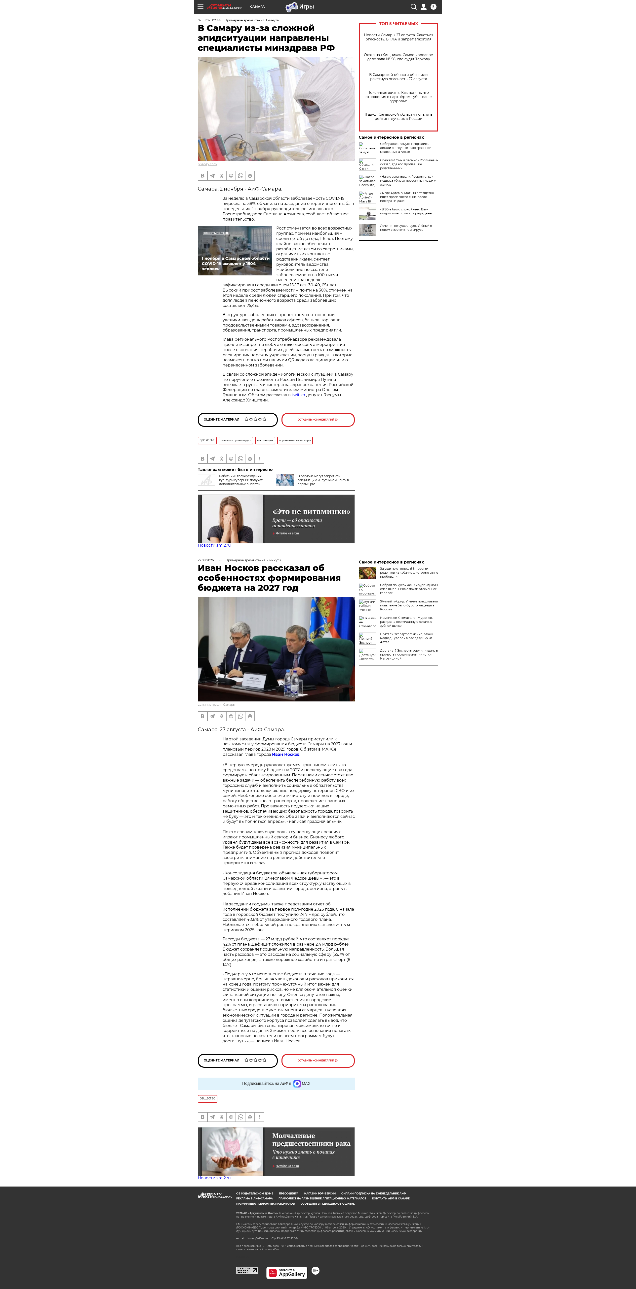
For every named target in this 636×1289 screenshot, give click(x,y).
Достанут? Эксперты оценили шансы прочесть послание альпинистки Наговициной (409, 654)
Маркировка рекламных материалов (265, 1203)
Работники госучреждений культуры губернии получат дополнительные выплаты (241, 480)
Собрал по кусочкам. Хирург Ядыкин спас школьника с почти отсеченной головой (409, 589)
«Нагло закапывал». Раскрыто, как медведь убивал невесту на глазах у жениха (408, 180)
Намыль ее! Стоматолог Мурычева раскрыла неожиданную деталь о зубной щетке (407, 622)
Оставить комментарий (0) (318, 419)
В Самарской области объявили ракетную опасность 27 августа (398, 77)
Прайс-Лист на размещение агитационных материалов (322, 1198)
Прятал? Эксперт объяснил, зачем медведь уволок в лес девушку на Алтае (406, 638)
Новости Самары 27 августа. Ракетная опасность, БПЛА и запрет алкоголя (398, 37)
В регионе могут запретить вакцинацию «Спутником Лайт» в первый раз (323, 480)
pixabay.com (207, 164)
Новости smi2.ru (214, 545)
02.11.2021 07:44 (209, 20)
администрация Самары (216, 704)
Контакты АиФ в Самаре (391, 1198)
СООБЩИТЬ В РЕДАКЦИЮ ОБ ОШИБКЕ (328, 1203)
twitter (298, 395)
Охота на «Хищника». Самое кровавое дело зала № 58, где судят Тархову (398, 57)
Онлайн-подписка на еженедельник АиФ (373, 1193)
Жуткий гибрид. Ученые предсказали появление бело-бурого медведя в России (409, 605)
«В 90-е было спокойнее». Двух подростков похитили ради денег (406, 211)
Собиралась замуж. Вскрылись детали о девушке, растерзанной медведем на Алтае (405, 148)
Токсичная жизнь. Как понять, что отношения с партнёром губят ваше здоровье (398, 97)
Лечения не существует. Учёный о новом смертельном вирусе (406, 227)
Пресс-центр (288, 1193)
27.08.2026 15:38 (210, 560)
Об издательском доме (254, 1193)
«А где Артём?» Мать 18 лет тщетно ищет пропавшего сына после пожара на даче (407, 197)
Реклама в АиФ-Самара (254, 1198)
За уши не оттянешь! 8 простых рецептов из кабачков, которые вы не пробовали (409, 572)
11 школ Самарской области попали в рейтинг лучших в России (398, 116)
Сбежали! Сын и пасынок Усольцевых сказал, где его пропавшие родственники (409, 164)
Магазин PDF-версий (320, 1193)
